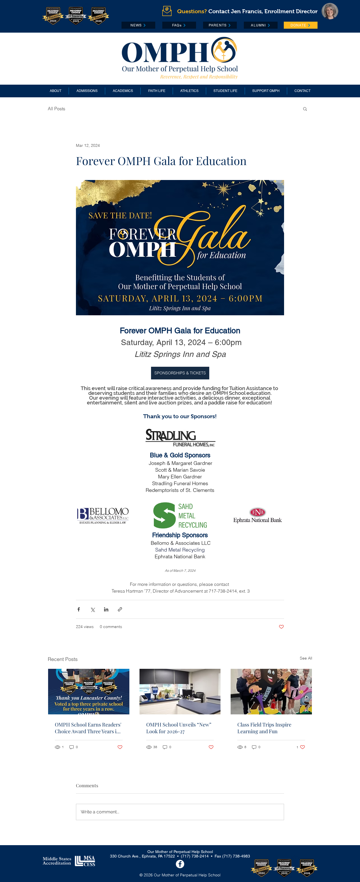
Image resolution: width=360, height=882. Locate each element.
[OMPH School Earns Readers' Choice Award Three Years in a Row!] (88, 691)
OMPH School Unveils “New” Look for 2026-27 (178, 728)
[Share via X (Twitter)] (92, 609)
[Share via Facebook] (78, 609)
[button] (305, 108)
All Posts (56, 108)
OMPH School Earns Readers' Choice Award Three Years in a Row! (88, 728)
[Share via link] (120, 609)
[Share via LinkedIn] (106, 609)
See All (306, 658)
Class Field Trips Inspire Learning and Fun (264, 728)
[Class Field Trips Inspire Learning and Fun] (271, 691)
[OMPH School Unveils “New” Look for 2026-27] (180, 691)
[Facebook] (180, 864)
